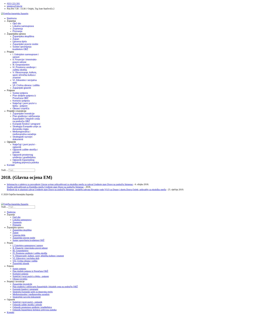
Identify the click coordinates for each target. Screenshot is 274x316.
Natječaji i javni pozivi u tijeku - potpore (25, 104)
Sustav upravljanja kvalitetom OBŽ (22, 47)
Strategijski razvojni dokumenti (22, 138)
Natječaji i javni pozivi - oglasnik (27, 302)
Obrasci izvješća (21, 108)
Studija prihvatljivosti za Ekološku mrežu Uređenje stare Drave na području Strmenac (45, 187)
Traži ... (4, 170)
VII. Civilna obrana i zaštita (26, 85)
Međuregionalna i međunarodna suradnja (24, 132)
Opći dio (17, 23)
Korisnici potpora (21, 101)
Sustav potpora (20, 93)
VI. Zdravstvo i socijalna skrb (26, 258)
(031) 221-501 (13, 3)
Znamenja (18, 28)
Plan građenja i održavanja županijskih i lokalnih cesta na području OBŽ (26, 119)
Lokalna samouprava (23, 26)
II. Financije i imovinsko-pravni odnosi (25, 60)
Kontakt (11, 165)
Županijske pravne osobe (25, 44)
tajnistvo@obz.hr (14, 6)
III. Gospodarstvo (21, 64)
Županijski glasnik (22, 88)
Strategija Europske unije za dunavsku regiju (27, 127)
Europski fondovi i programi (26, 124)
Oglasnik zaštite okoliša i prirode (27, 304)
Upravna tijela (20, 41)
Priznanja (17, 31)
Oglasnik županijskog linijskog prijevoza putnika (26, 161)
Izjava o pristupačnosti (11, 199)
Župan (16, 39)
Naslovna (12, 18)
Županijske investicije (24, 113)
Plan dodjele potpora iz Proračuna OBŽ (24, 96)
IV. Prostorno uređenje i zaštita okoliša (24, 68)
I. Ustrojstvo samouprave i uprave (28, 245)
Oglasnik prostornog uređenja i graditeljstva (24, 156)
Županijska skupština (23, 36)
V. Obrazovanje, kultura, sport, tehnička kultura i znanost (25, 75)
